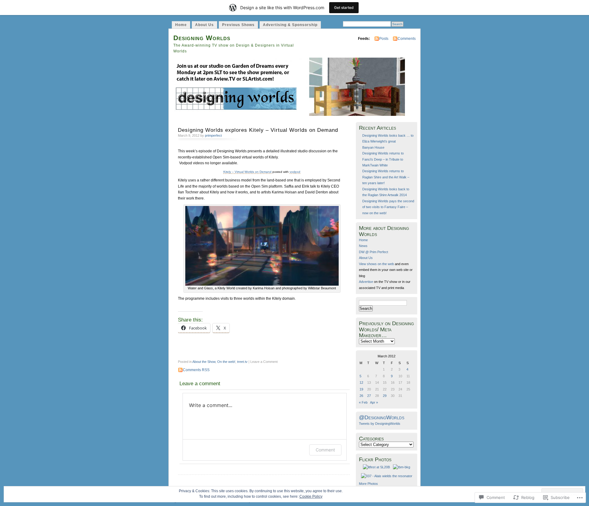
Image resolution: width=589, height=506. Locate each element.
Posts (383, 38)
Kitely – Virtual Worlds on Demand (247, 171)
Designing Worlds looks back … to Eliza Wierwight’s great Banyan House (388, 141)
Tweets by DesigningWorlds (379, 423)
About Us (204, 25)
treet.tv (242, 361)
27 (369, 396)
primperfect (213, 135)
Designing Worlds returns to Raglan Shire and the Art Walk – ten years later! (385, 177)
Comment (325, 449)
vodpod (295, 171)
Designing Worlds (201, 38)
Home (181, 25)
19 (361, 389)
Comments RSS (196, 370)
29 (385, 396)
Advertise (366, 281)
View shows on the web (376, 264)
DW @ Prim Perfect (373, 252)
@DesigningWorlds (381, 417)
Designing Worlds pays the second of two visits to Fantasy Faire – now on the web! (388, 207)
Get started (344, 7)
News (363, 246)
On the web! (226, 361)
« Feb (363, 402)
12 (361, 382)
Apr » (374, 402)
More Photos (368, 483)
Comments (407, 38)
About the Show (203, 361)
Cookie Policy (310, 496)
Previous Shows (238, 25)
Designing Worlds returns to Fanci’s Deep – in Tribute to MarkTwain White (383, 159)
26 (361, 396)
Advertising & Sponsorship (290, 25)
